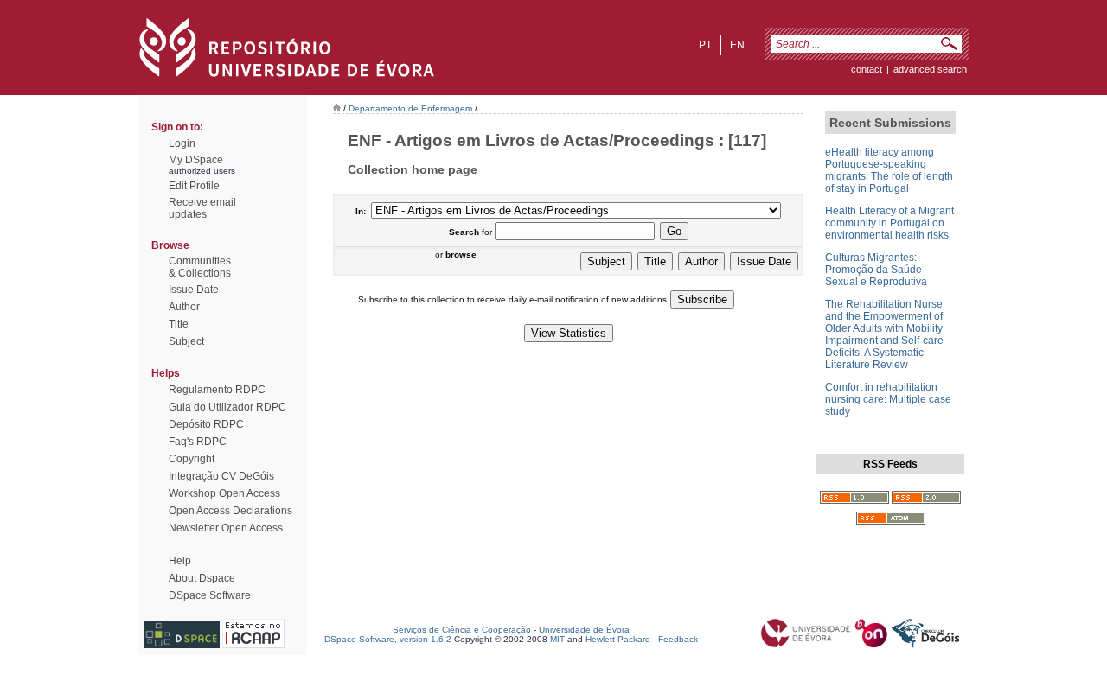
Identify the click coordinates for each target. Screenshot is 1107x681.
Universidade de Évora (584, 629)
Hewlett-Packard (617, 639)
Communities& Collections (200, 267)
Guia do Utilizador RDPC (227, 407)
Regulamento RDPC (217, 390)
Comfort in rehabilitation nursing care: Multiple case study (888, 399)
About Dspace (202, 578)
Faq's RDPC (198, 442)
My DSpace (196, 160)
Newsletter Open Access (226, 528)
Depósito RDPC (206, 424)
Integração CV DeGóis (221, 476)
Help (180, 561)
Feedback (678, 639)
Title (179, 324)
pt (705, 45)
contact (866, 69)
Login (182, 143)
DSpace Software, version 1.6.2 (387, 639)
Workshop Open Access (224, 493)
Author (184, 307)
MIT (557, 639)
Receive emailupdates (202, 208)
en (737, 45)
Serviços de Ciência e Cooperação (462, 629)
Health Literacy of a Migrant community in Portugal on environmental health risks (889, 223)
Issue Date (194, 289)
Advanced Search (930, 69)
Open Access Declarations (230, 511)
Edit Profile (194, 186)
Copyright (191, 459)
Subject (186, 341)
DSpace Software (210, 595)
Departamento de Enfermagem (410, 108)
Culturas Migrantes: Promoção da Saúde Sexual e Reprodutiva (876, 269)
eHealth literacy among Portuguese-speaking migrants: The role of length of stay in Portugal (889, 170)
